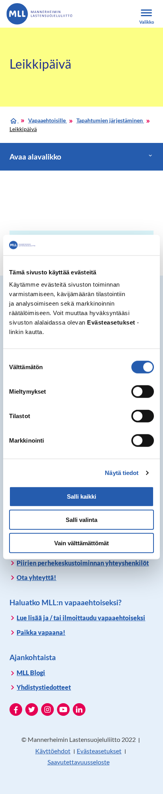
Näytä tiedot (121, 472)
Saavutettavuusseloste (78, 762)
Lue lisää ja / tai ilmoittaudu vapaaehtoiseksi (81, 617)
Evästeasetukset (99, 751)
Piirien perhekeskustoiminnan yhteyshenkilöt (83, 563)
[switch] (142, 391)
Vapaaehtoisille (47, 120)
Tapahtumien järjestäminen (110, 120)
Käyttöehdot (52, 751)
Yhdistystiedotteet (44, 687)
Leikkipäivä (23, 129)
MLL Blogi (31, 672)
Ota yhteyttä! (36, 577)
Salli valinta (81, 519)
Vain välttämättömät (81, 543)
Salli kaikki (81, 496)
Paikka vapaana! (41, 632)
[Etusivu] (14, 120)
